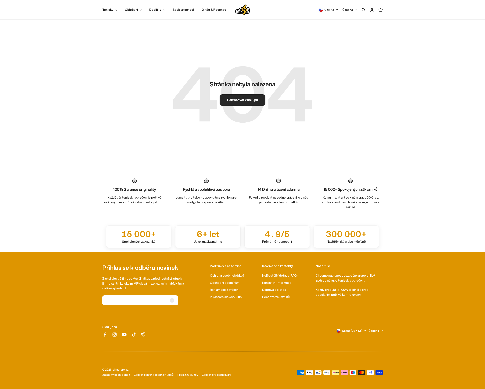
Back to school (183, 9)
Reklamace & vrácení (224, 289)
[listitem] (138, 236)
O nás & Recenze (214, 9)
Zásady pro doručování (216, 374)
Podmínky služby (188, 374)
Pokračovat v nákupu (242, 99)
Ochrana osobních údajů (227, 275)
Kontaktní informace (276, 282)
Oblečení (131, 9)
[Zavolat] (143, 334)
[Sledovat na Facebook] (104, 334)
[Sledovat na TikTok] (133, 334)
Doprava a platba (274, 289)
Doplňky (155, 9)
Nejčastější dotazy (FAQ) (279, 275)
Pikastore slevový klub (226, 296)
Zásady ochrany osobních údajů (154, 374)
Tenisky (107, 9)
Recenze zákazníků (276, 296)
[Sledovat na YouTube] (124, 334)
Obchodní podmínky (224, 282)
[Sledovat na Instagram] (114, 334)
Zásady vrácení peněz (116, 374)
